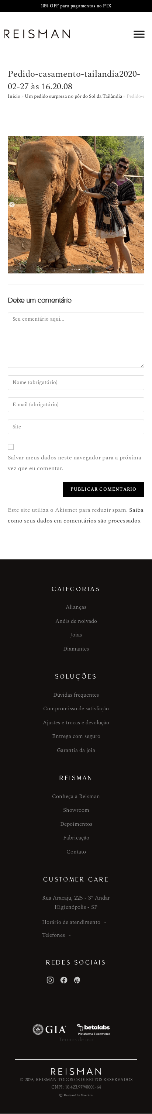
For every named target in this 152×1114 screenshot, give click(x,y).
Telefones (53, 935)
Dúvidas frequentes (76, 695)
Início (14, 96)
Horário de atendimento (71, 922)
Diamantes (76, 649)
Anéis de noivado (76, 621)
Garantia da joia (76, 750)
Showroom (76, 810)
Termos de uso (76, 1039)
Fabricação (76, 838)
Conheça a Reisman (76, 796)
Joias (76, 635)
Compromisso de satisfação (76, 708)
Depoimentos (76, 824)
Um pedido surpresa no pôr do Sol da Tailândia (73, 96)
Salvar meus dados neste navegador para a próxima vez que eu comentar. (74, 463)
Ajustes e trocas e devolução (76, 722)
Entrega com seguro (76, 736)
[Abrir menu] (139, 34)
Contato (76, 852)
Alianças (76, 607)
